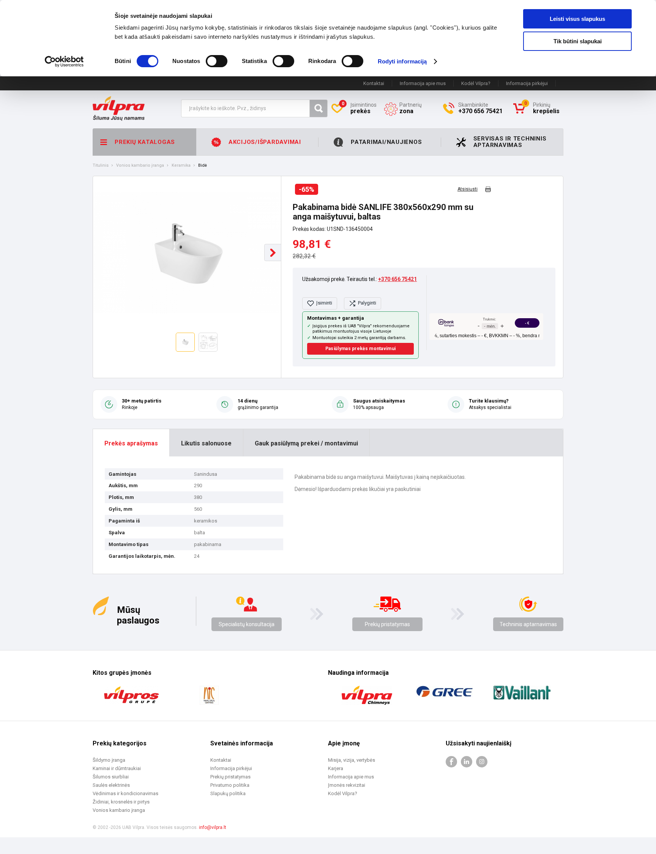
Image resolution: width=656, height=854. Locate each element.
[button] (272, 252)
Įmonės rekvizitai (346, 785)
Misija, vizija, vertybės (351, 760)
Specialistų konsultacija (246, 624)
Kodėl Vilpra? (475, 83)
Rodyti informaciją (402, 61)
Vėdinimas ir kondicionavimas (125, 793)
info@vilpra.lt (212, 827)
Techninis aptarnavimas (528, 624)
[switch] (216, 61)
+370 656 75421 (397, 279)
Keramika (181, 165)
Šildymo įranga (109, 760)
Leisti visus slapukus (577, 19)
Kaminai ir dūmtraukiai (117, 768)
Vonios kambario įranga (140, 165)
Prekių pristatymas (387, 624)
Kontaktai (373, 83)
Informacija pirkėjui (527, 83)
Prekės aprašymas (131, 443)
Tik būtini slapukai (578, 41)
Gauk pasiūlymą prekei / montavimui (306, 443)
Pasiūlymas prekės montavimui (360, 348)
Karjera (335, 768)
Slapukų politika (228, 793)
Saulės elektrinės (111, 785)
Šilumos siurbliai (111, 777)
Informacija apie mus (423, 83)
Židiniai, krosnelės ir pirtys (121, 802)
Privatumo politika (229, 785)
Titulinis (101, 165)
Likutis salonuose (206, 443)
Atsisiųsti (467, 189)
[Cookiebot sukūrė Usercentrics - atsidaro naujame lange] (64, 61)
